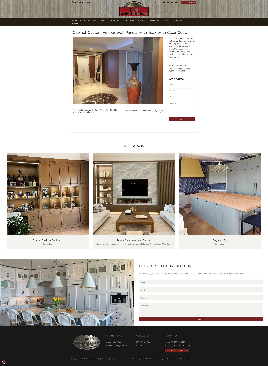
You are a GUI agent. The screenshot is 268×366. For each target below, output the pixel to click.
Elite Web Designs (183, 359)
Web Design (137, 359)
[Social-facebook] (165, 346)
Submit (182, 119)
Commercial (153, 20)
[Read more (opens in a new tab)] (82, 2)
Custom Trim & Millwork (173, 20)
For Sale (92, 20)
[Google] (172, 2)
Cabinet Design (116, 20)
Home (74, 20)
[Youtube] (168, 2)
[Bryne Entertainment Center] (134, 194)
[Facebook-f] (156, 2)
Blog (112, 359)
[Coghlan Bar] (220, 194)
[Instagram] (160, 2)
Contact (76, 23)
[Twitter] (164, 2)
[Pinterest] (176, 2)
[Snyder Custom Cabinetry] (48, 194)
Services (103, 20)
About (83, 20)
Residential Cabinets (135, 20)
